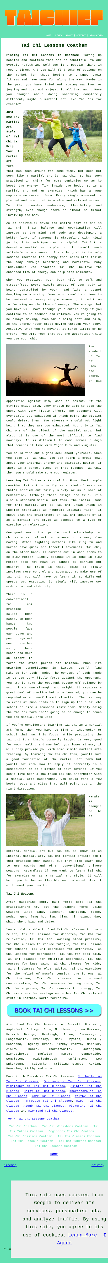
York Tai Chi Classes (50, 1096)
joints (11, 242)
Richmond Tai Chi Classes (50, 1110)
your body (55, 279)
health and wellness (40, 64)
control (39, 571)
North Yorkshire (53, 998)
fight (97, 420)
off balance (67, 663)
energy (52, 257)
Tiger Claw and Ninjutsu (75, 445)
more (48, 1068)
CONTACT (81, 35)
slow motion (22, 557)
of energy (60, 304)
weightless (81, 334)
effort (11, 334)
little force (48, 677)
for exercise (17, 875)
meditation (15, 495)
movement (88, 195)
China (37, 180)
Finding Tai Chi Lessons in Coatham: (43, 55)
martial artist (62, 697)
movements (74, 547)
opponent (84, 411)
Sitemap (10, 1165)
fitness (12, 79)
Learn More (82, 1235)
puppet (96, 289)
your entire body (73, 309)
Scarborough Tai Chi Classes (72, 1081)
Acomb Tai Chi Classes (44, 1105)
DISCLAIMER (96, 35)
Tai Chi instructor (75, 774)
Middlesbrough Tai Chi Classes (35, 1086)
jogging (12, 89)
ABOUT (69, 35)
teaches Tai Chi (85, 468)
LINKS (58, 35)
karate (66, 667)
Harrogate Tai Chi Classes (48, 1100)
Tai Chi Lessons (60, 1076)
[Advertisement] (69, 625)
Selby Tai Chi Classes (44, 1091)
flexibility (81, 205)
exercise (55, 190)
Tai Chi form (25, 712)
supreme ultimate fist (71, 510)
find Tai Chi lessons (36, 1024)
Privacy (97, 1165)
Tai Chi (86, 99)
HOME (48, 35)
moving (31, 319)
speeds (11, 581)
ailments (83, 272)
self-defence (17, 252)
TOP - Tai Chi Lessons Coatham (33, 1118)
